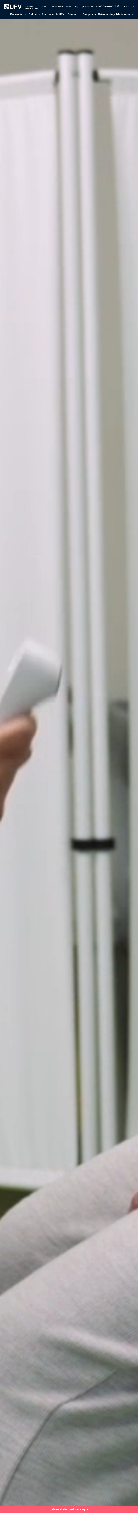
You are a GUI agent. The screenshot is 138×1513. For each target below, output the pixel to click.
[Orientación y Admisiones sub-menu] (133, 14)
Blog (76, 7)
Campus (88, 14)
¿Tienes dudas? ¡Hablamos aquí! (69, 1509)
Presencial (16, 14)
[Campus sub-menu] (95, 14)
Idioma (44, 7)
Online (32, 14)
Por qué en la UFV (53, 14)
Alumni (68, 7)
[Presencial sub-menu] (26, 14)
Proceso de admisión (92, 7)
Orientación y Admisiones (114, 14)
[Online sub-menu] (39, 14)
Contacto (73, 14)
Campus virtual (57, 7)
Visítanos (108, 7)
